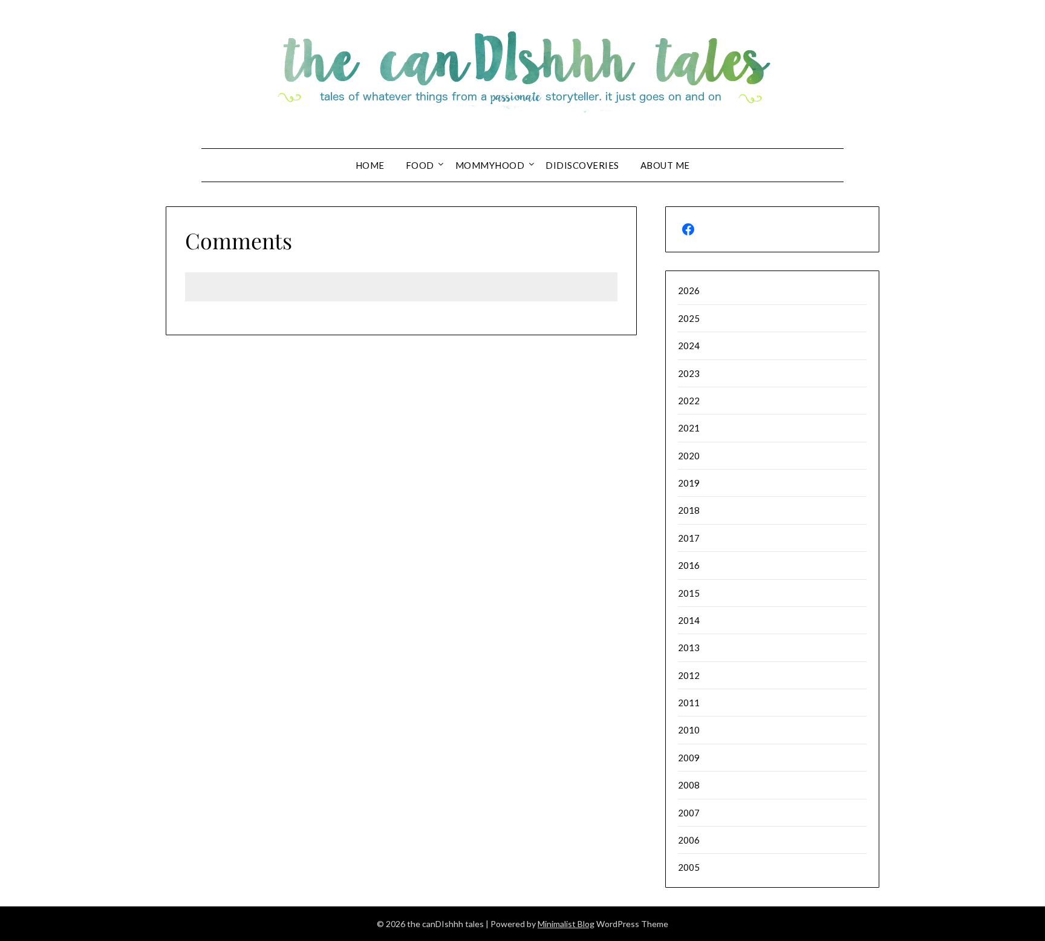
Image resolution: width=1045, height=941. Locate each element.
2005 (689, 867)
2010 (689, 729)
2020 (689, 455)
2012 (689, 675)
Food (420, 165)
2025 (689, 318)
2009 (689, 757)
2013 (689, 647)
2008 (689, 784)
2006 (689, 839)
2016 (689, 565)
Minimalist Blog (566, 924)
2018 (689, 510)
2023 (689, 373)
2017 (689, 538)
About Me (665, 165)
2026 (689, 290)
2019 (689, 482)
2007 (689, 812)
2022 (689, 400)
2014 (689, 620)
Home (370, 165)
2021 (689, 427)
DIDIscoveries (582, 165)
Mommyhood (490, 165)
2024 (689, 345)
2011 (689, 702)
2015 (689, 593)
